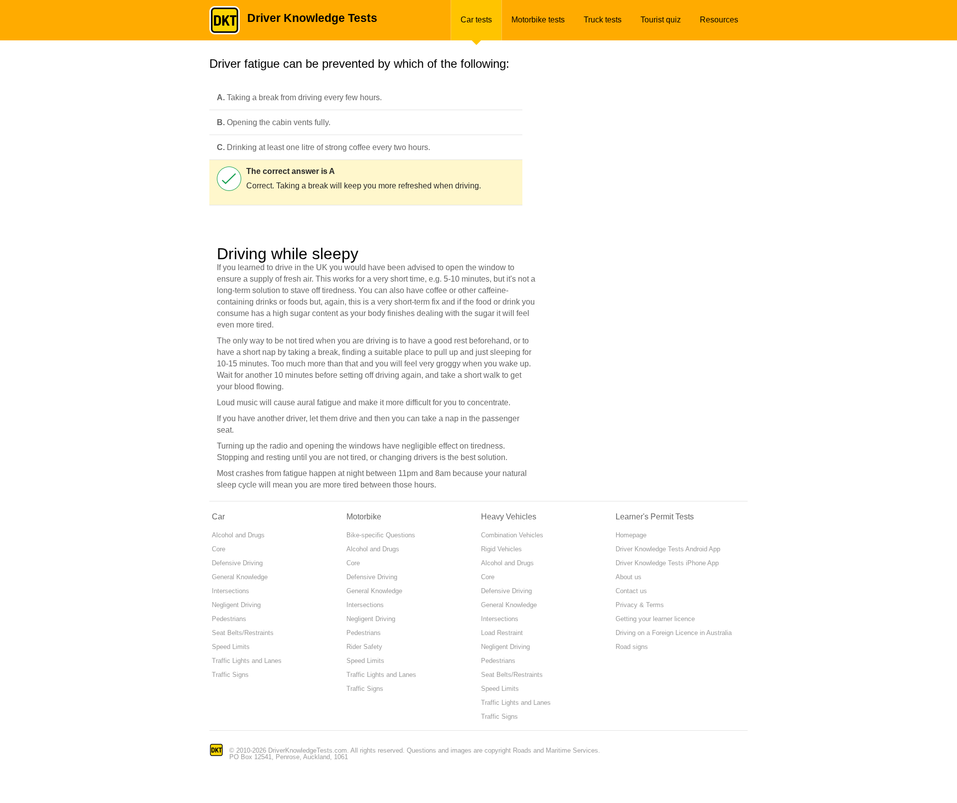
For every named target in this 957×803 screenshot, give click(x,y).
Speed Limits (231, 646)
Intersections (230, 591)
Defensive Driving (237, 563)
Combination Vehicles (512, 535)
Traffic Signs (230, 674)
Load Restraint (502, 633)
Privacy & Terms (640, 605)
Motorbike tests (538, 19)
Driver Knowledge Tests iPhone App (667, 563)
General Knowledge (240, 577)
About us (628, 577)
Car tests (476, 19)
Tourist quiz (660, 19)
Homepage (631, 535)
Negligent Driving (236, 605)
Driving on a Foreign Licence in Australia (674, 633)
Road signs (632, 646)
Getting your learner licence (655, 619)
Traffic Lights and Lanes (247, 660)
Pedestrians (229, 619)
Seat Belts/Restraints (243, 633)
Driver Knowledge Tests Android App (668, 549)
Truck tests (603, 19)
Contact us (631, 591)
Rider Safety (364, 646)
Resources (719, 19)
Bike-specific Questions (380, 535)
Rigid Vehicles (501, 549)
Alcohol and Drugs (238, 535)
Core (218, 549)
